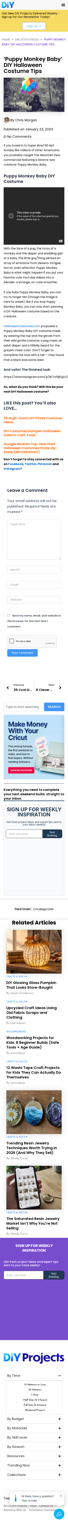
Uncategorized (27, 39)
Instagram (12, 469)
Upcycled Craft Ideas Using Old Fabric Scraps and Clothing (31, 1012)
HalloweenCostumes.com (22, 326)
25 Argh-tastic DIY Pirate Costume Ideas (33, 420)
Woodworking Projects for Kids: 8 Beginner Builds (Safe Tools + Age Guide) (32, 1042)
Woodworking (16, 1032)
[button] (63, 5)
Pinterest (45, 464)
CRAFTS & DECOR (16, 977)
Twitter (30, 464)
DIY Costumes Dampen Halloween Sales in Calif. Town (32, 433)
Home (6, 39)
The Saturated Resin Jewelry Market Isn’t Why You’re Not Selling (32, 1223)
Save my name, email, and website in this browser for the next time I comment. (34, 621)
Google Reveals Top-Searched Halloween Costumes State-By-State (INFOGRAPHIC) (30, 448)
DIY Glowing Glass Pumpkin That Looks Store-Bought (31, 985)
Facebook (15, 464)
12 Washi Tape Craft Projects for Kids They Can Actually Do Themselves (33, 1072)
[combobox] (23, 707)
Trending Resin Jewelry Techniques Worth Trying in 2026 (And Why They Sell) (31, 1148)
